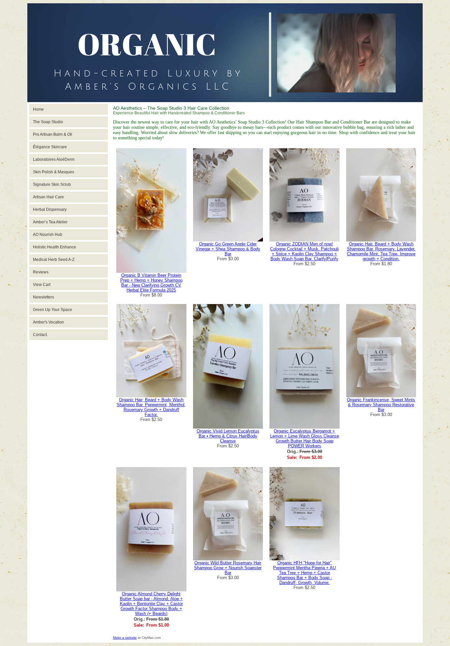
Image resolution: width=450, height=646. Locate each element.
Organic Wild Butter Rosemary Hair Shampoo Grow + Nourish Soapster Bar (228, 567)
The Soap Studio (48, 122)
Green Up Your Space (52, 309)
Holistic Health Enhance (54, 247)
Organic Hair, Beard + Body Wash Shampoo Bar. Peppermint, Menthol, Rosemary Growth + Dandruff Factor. (151, 407)
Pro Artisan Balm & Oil (52, 134)
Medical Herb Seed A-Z (53, 259)
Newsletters (43, 297)
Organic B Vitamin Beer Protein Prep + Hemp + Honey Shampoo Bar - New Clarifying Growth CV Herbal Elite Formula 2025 (151, 283)
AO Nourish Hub (47, 234)
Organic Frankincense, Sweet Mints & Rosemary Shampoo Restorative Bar (381, 404)
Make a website (125, 637)
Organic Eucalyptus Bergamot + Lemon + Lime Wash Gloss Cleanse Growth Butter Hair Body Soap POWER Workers (304, 438)
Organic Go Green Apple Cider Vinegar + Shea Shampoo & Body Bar (228, 248)
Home (38, 109)
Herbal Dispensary (50, 209)
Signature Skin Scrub (52, 184)
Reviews (40, 272)
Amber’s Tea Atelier (50, 222)
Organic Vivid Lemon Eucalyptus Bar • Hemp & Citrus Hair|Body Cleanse (228, 436)
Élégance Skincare (50, 147)
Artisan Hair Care (48, 197)
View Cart (41, 284)
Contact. (40, 334)
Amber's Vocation (48, 322)
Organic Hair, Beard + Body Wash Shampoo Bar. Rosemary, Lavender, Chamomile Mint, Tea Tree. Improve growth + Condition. (381, 251)
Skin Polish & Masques (53, 172)
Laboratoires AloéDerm (53, 159)
